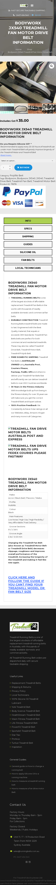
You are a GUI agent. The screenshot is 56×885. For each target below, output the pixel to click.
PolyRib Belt (16, 175)
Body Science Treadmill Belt (26, 711)
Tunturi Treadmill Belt (22, 743)
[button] (51, 66)
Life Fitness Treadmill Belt (24, 723)
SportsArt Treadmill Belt (23, 731)
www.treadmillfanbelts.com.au (42, 883)
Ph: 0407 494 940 (21, 857)
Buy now (24, 167)
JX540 (39, 178)
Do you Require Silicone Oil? (15, 144)
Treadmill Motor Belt (44, 181)
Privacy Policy (19, 691)
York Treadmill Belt (21, 707)
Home (19, 49)
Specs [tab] (28, 228)
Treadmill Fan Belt (22, 181)
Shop (29, 49)
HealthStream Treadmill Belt (26, 715)
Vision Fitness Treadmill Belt (26, 719)
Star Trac (16, 735)
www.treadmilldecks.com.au (13, 880)
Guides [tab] (28, 244)
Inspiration (17, 747)
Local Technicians (20, 695)
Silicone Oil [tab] (28, 252)
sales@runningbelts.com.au (26, 851)
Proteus (16, 739)
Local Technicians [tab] (28, 268)
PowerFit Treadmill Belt (23, 727)
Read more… (6, 155)
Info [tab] (28, 220)
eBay (26, 413)
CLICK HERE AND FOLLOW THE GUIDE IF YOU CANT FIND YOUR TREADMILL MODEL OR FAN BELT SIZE (26, 584)
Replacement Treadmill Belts (26, 683)
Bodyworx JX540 (26, 178)
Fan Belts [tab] (28, 260)
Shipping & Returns (21, 687)
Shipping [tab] (28, 236)
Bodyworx (10, 178)
